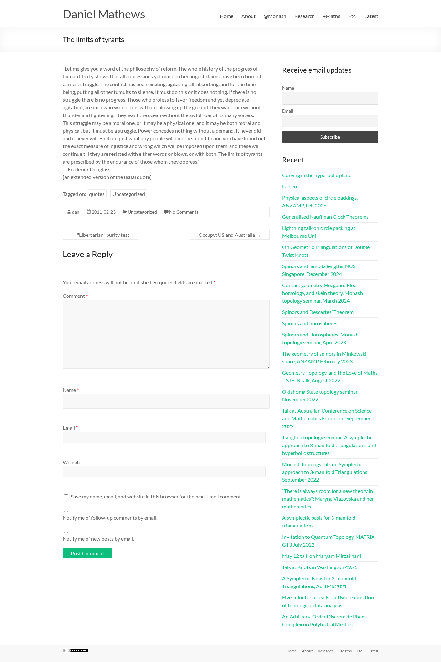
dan (75, 212)
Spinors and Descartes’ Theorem (318, 312)
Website (72, 462)
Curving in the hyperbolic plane (316, 175)
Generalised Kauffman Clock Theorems (325, 217)
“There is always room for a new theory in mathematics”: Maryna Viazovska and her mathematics (328, 498)
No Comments (183, 212)
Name (71, 390)
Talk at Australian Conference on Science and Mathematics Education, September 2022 (327, 418)
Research (304, 16)
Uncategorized (128, 194)
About (248, 16)
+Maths (331, 16)
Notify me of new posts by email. (98, 539)
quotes (97, 194)
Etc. (352, 16)
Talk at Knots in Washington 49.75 (320, 567)
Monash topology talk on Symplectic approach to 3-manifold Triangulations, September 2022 (325, 472)
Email (70, 428)
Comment (75, 296)
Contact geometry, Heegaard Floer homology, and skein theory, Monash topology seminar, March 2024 (322, 293)
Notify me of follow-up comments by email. (110, 518)
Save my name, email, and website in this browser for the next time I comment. (156, 496)
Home (226, 16)
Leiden (289, 186)
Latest (371, 16)
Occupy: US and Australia (230, 235)
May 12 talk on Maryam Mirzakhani (321, 556)
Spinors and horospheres (309, 323)
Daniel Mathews (104, 14)
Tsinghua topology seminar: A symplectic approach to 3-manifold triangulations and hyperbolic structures (329, 445)
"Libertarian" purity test (100, 235)
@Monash (275, 16)
